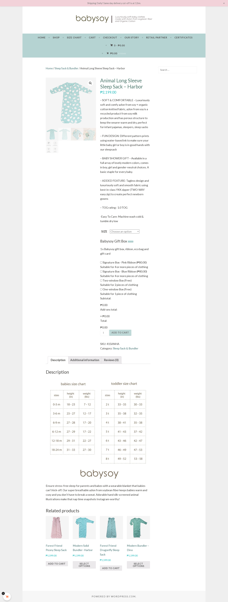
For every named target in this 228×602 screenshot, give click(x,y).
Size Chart (74, 37)
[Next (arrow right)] (222, 301)
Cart (92, 37)
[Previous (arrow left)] (5, 301)
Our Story (132, 37)
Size (104, 231)
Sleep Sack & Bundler (66, 68)
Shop (56, 37)
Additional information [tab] (84, 360)
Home (42, 37)
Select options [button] (84, 564)
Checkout (110, 37)
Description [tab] (58, 360)
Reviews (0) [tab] (111, 360)
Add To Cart (57, 563)
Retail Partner (156, 37)
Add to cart (120, 332)
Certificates (183, 37)
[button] (90, 83)
